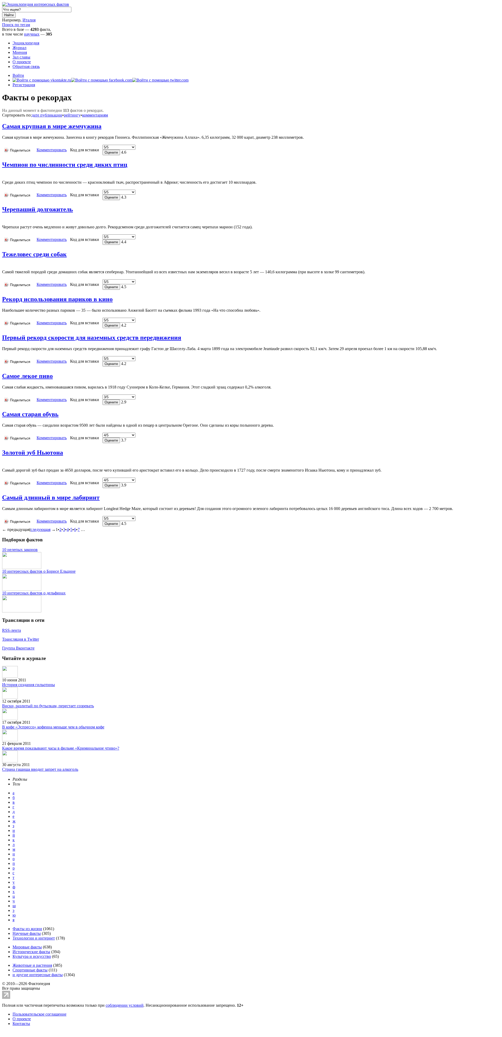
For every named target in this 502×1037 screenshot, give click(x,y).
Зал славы (21, 57)
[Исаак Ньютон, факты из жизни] (3, 462)
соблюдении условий (125, 1005)
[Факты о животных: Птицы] (4, 174)
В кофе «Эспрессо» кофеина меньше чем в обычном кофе (53, 727)
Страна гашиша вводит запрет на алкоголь (40, 769)
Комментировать (52, 150)
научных (31, 34)
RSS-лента (11, 630)
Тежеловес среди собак (34, 254)
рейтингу (72, 115)
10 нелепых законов (20, 549)
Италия (29, 20)
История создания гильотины (28, 684)
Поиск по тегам (16, 24)
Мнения (20, 52)
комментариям (95, 115)
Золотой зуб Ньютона (32, 452)
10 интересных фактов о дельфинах (34, 593)
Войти (18, 75)
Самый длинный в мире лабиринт (51, 497)
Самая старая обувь (30, 414)
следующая (40, 529)
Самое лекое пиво (27, 376)
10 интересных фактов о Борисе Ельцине (39, 571)
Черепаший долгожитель (37, 209)
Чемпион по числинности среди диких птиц (64, 164)
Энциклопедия (26, 43)
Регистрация (24, 85)
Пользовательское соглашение (39, 1014)
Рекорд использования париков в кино (57, 299)
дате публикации (47, 115)
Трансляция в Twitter (20, 639)
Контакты (21, 1023)
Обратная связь (26, 66)
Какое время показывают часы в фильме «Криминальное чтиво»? (60, 748)
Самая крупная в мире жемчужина (51, 126)
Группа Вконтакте (18, 648)
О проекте (22, 62)
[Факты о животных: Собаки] (4, 264)
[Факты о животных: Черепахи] (4, 219)
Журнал (19, 47)
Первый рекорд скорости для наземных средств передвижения (91, 337)
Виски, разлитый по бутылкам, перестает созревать (48, 706)
